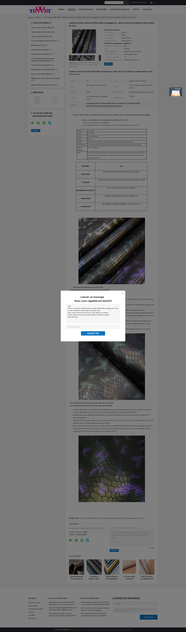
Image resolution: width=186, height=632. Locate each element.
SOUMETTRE (93, 333)
